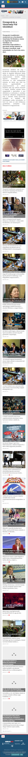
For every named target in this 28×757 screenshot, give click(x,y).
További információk (15, 754)
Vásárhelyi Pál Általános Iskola (11, 159)
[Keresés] (25, 2)
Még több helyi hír (7, 731)
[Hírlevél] (22, 2)
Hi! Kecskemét (6, 161)
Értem (22, 754)
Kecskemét (22, 159)
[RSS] (19, 2)
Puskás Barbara (6, 31)
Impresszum (20, 750)
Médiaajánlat (7, 750)
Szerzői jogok (14, 750)
